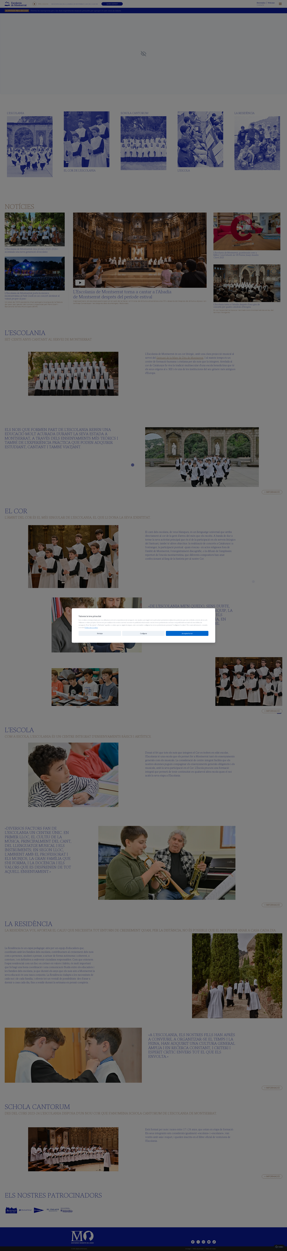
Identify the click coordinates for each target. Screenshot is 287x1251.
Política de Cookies (91, 627)
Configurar (143, 633)
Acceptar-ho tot (187, 633)
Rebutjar (100, 633)
